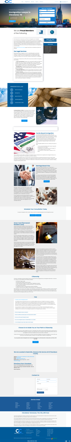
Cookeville (39, 408)
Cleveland (27, 404)
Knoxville (50, 404)
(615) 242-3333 (33, 441)
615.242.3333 (18, 357)
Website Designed (49, 438)
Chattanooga (51, 402)
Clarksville (16, 403)
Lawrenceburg (40, 406)
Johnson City (50, 407)
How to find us (38, 432)
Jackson (16, 404)
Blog (36, 434)
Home (37, 429)
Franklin (39, 404)
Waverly (16, 402)
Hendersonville (17, 405)
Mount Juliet (28, 408)
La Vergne (39, 402)
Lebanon (39, 407)
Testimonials (37, 435)
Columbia (39, 405)
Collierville (27, 402)
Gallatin (27, 406)
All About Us (37, 433)
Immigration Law (38, 431)
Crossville (50, 403)
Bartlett (16, 406)
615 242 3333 (27, 429)
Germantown (28, 407)
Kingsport (50, 406)
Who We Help (37, 430)
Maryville (39, 403)
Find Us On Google (17, 360)
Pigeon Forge (50, 405)
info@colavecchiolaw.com (20, 358)
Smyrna (16, 407)
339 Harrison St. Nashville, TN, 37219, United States (25, 356)
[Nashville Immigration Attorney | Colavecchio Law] (8, 2)
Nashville (50, 408)
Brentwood (28, 405)
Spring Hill (27, 403)
